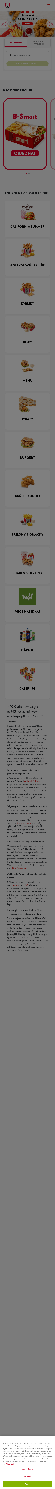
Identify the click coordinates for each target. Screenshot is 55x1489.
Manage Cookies (27, 1469)
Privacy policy (10, 1464)
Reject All (27, 1476)
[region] (27, 1462)
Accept (27, 1484)
